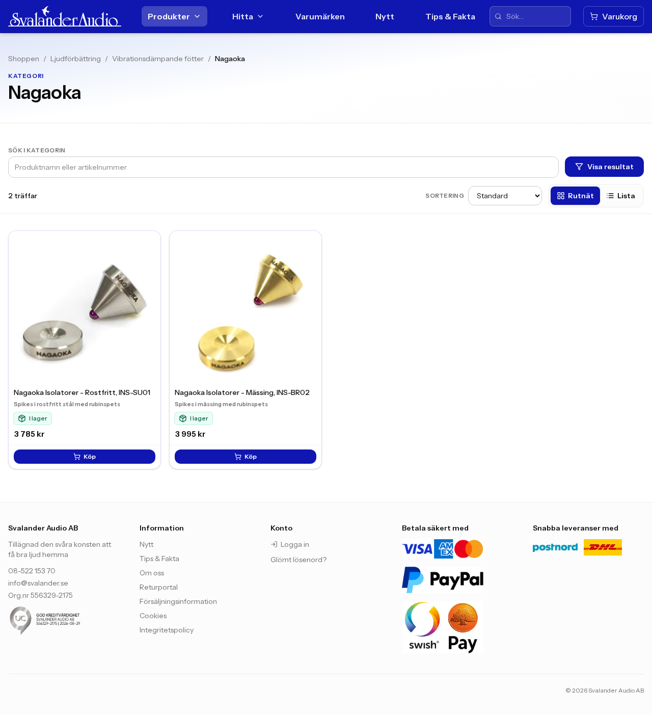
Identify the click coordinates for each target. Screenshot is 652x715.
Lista (626, 195)
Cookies (153, 615)
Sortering (444, 195)
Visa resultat (610, 166)
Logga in (295, 544)
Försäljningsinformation (178, 601)
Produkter (169, 16)
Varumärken (320, 16)
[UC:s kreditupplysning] (63, 620)
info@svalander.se (38, 583)
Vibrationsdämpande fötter (158, 58)
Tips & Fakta (450, 16)
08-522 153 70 (32, 570)
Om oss (152, 572)
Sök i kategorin (37, 150)
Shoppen (23, 58)
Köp (90, 456)
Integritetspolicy (167, 629)
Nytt (384, 16)
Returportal (159, 587)
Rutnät (581, 195)
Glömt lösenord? (298, 559)
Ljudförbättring (75, 58)
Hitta (242, 16)
